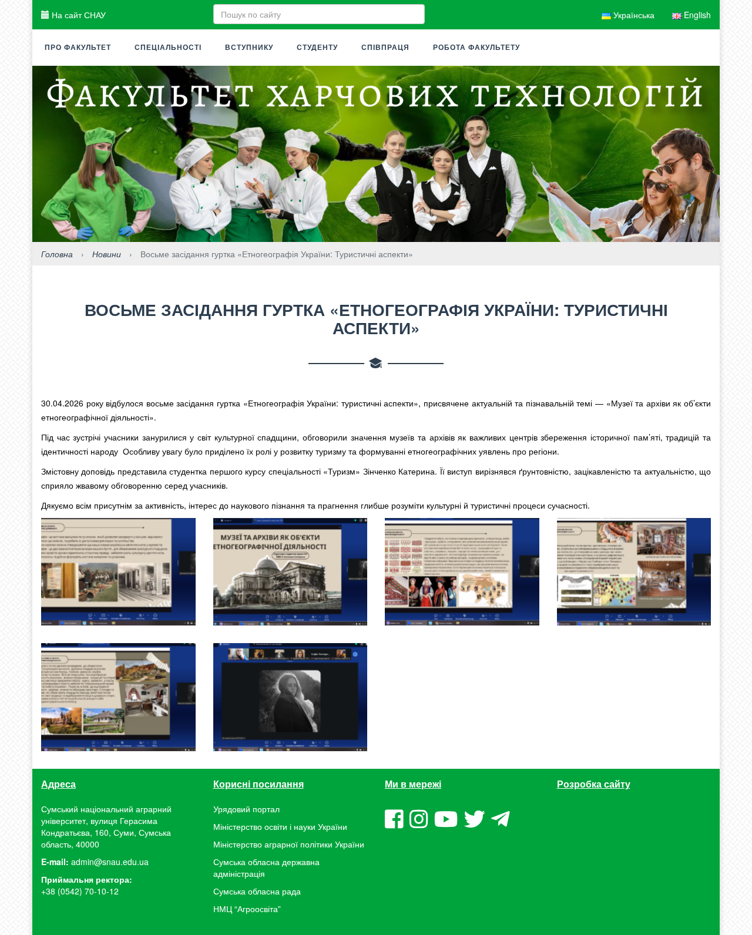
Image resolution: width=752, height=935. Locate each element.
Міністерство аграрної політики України (288, 844)
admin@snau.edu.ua (110, 861)
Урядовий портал (246, 809)
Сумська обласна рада (257, 891)
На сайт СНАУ (77, 15)
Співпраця (385, 47)
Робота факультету (476, 47)
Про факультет (78, 47)
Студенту (317, 47)
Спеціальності (168, 47)
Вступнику (249, 47)
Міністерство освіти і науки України (280, 826)
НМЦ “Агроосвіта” (247, 908)
